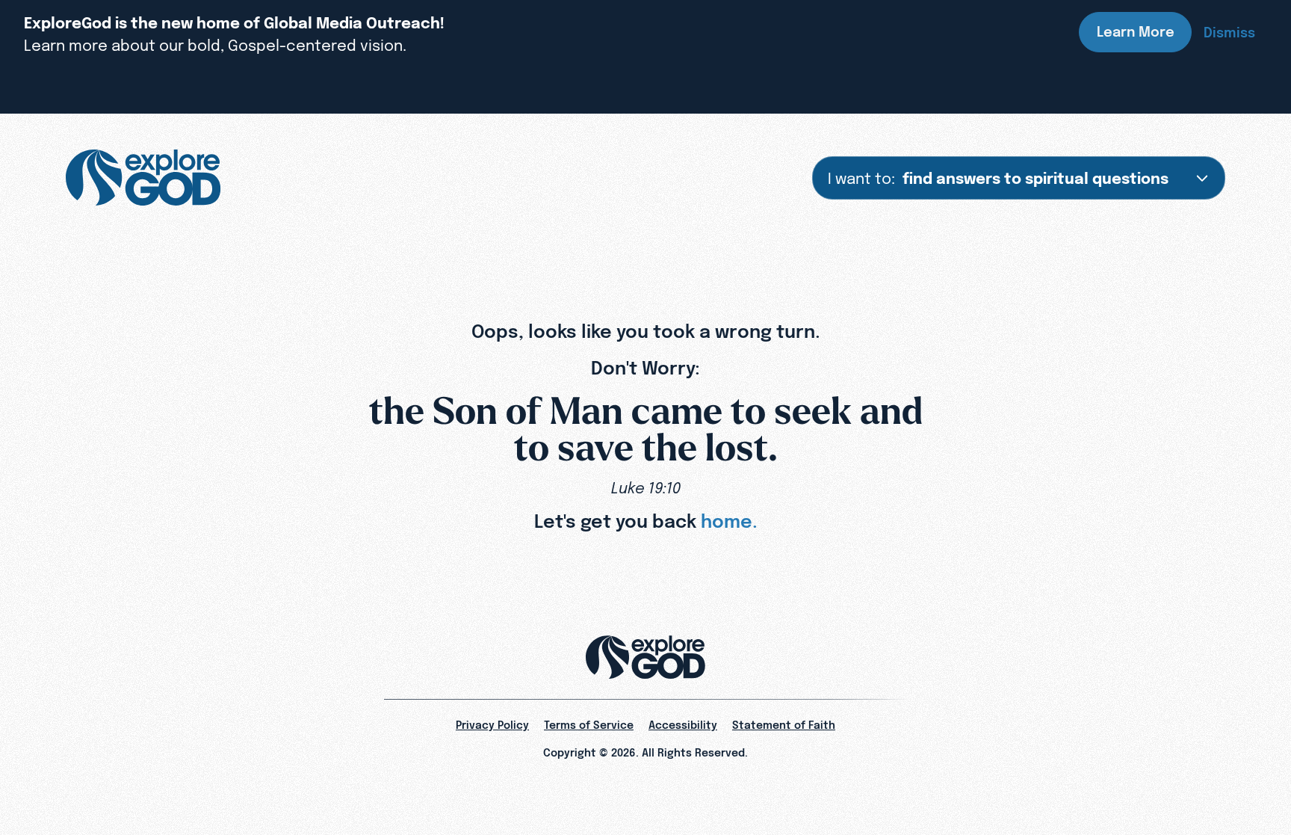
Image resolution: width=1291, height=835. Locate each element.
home (726, 521)
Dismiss (1229, 32)
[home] (143, 178)
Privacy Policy (492, 725)
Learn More (1135, 32)
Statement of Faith (783, 725)
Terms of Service (589, 725)
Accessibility (682, 725)
